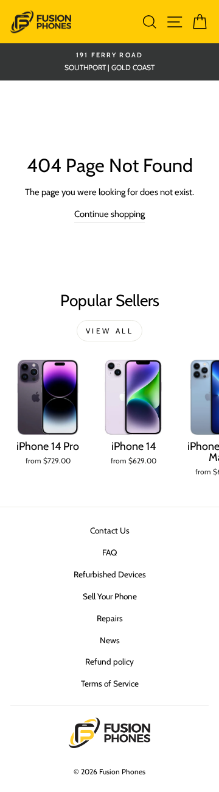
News (110, 640)
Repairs (110, 618)
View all (110, 330)
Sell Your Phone (110, 596)
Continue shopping (109, 214)
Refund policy (109, 661)
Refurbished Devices (110, 574)
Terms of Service (110, 683)
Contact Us (110, 530)
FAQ (109, 552)
